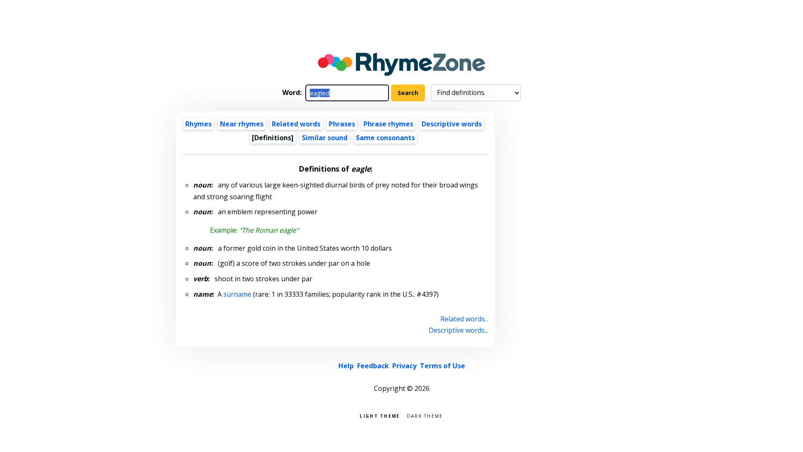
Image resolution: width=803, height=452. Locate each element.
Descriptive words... (458, 330)
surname (237, 294)
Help (346, 365)
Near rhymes (241, 123)
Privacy (404, 365)
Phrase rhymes (388, 123)
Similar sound (325, 137)
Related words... (464, 319)
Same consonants (385, 137)
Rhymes (198, 123)
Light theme (380, 415)
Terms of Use (442, 365)
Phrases (342, 123)
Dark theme (425, 415)
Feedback (373, 365)
